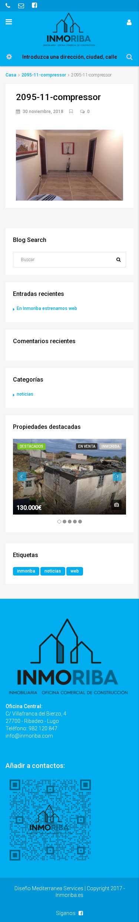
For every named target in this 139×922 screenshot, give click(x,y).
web (74, 571)
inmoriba (26, 571)
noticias (25, 394)
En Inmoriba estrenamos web (47, 308)
